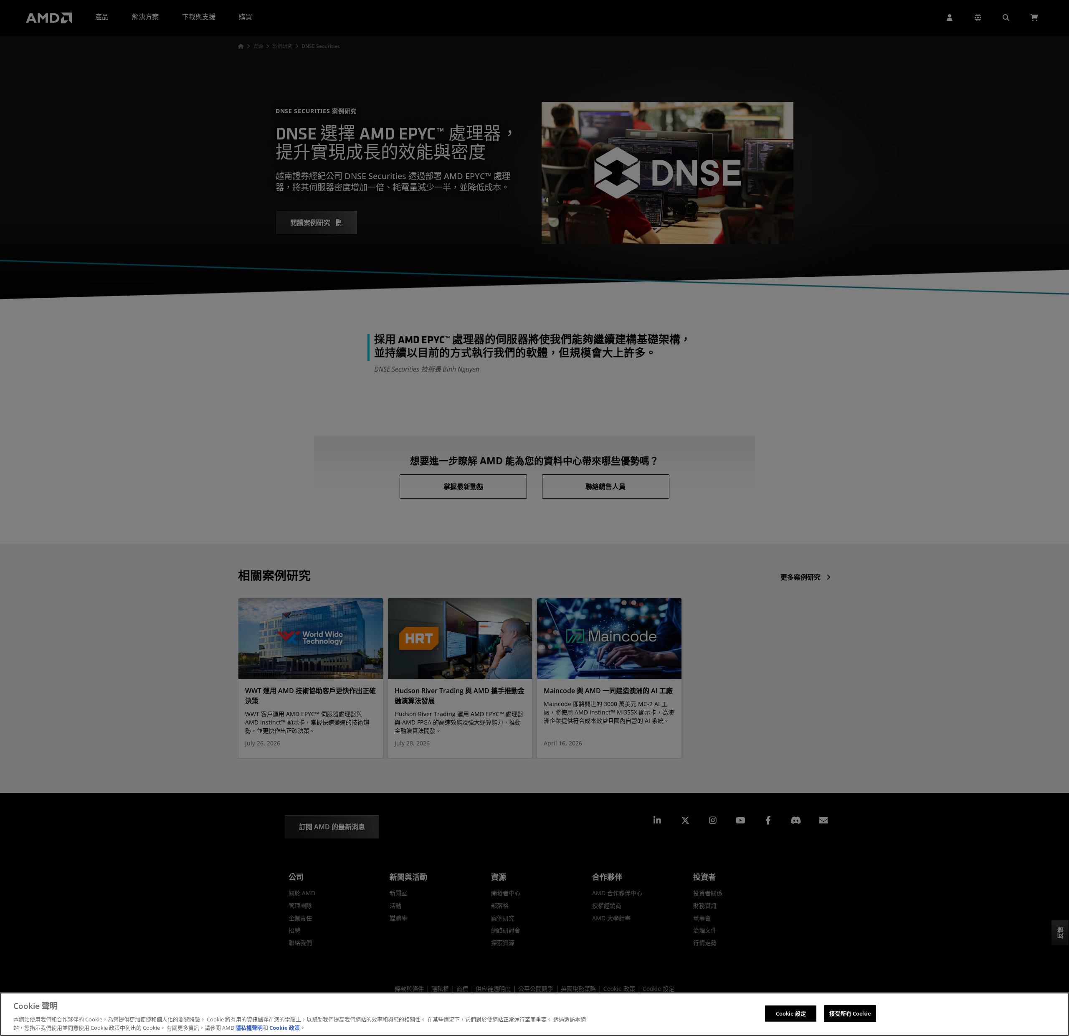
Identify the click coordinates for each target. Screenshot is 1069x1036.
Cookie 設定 (791, 1013)
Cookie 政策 (284, 1027)
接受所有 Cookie (849, 1013)
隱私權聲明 (249, 1027)
